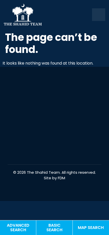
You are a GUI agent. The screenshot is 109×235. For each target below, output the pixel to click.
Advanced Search (18, 227)
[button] (99, 14)
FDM (61, 178)
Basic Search (54, 227)
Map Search (91, 227)
